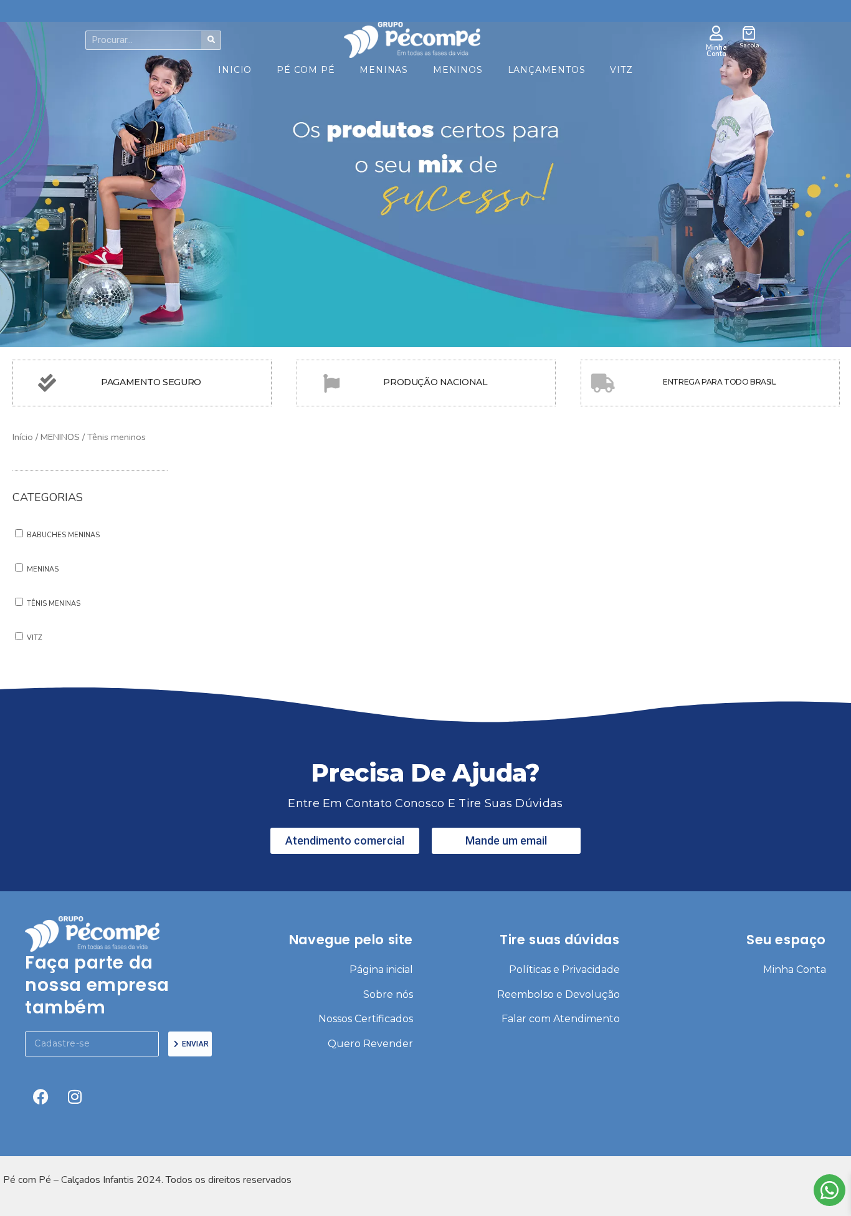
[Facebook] (40, 1097)
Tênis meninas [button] (53, 603)
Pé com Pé (306, 69)
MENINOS (60, 437)
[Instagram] (74, 1097)
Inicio (235, 69)
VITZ (621, 69)
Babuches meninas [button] (63, 535)
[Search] (211, 40)
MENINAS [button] (43, 569)
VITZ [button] (34, 638)
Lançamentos (547, 69)
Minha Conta (716, 51)
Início (22, 437)
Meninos (458, 69)
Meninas (383, 69)
